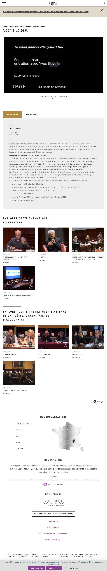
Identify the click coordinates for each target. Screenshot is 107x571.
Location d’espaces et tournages (53, 533)
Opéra (18, 442)
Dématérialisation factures (89, 555)
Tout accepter (36, 568)
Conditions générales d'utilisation (22, 555)
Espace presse (53, 527)
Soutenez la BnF (55, 484)
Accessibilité (53, 554)
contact (52, 522)
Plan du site (10, 555)
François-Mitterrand (22, 424)
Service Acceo (51, 540)
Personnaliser (71, 568)
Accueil (4, 26)
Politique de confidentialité (35, 555)
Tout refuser (54, 568)
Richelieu (19, 430)
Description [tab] (12, 114)
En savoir (53, 477)
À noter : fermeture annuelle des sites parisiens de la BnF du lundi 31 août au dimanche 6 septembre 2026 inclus (46, 11)
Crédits (97, 554)
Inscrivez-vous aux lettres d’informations (53, 514)
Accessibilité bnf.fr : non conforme (63, 555)
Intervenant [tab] (31, 114)
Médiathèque (25, 26)
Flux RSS (14, 555)
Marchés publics (74, 555)
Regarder (6, 262)
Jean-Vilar (19, 449)
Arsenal (18, 436)
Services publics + (45, 555)
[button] (98, 401)
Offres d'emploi (80, 555)
